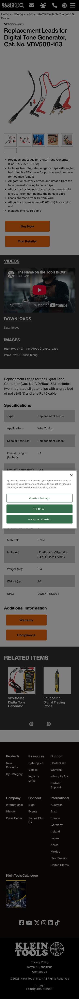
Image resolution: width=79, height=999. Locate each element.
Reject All (39, 508)
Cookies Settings (39, 498)
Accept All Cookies (39, 519)
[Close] (71, 475)
